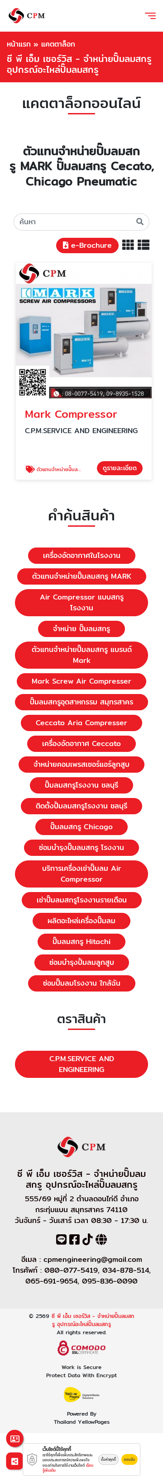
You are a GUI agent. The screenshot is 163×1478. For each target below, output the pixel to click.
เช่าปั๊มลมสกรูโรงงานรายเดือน (82, 900)
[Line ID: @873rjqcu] (61, 1241)
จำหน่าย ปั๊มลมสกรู (81, 628)
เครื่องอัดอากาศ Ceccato (81, 743)
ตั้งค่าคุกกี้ (108, 1459)
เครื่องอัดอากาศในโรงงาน (81, 555)
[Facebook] (74, 1241)
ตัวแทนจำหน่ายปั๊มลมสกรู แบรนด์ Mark (82, 655)
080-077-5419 (71, 1270)
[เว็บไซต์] (101, 1241)
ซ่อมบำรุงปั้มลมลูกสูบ (81, 962)
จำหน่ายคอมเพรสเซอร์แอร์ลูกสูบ (81, 764)
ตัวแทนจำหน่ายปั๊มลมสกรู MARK (81, 576)
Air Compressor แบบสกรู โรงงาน (82, 602)
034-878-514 (125, 1270)
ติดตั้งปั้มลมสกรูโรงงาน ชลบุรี (81, 806)
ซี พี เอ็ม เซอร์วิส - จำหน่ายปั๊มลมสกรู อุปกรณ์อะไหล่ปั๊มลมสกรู (93, 1320)
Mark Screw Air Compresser (81, 681)
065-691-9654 (51, 1281)
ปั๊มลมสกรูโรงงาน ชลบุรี (81, 785)
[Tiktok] (87, 1241)
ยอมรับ (129, 1459)
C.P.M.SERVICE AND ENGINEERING (81, 1064)
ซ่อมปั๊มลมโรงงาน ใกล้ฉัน (81, 983)
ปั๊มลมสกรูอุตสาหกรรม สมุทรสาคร (81, 702)
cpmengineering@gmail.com (92, 1259)
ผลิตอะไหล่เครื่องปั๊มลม (81, 920)
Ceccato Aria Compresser (81, 722)
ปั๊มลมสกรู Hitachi (81, 941)
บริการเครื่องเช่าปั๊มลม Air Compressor (81, 874)
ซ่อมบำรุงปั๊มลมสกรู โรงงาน (81, 847)
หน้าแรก (19, 44)
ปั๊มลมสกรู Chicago (81, 826)
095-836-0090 (110, 1281)
